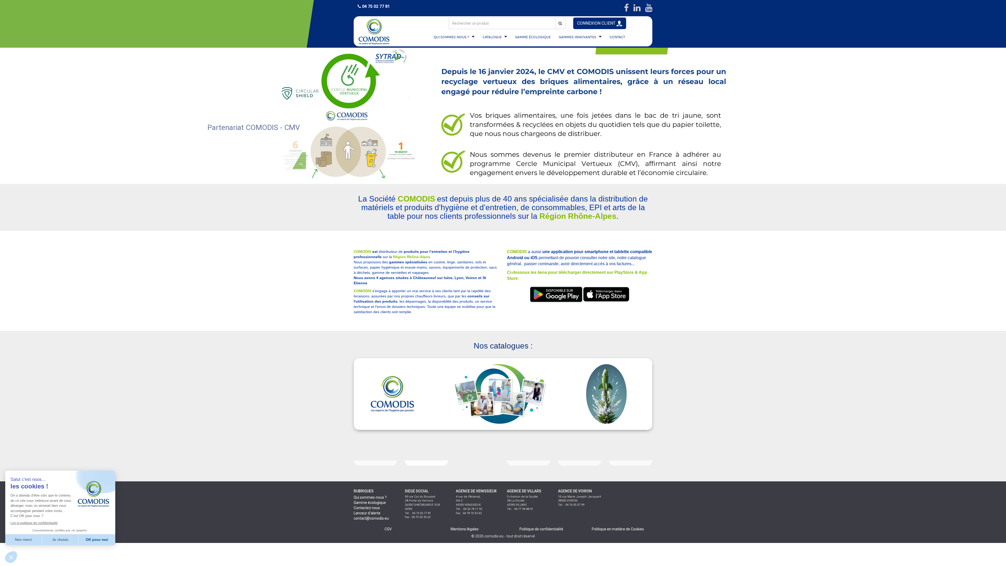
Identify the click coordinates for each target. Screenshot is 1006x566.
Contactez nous (367, 508)
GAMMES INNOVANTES (577, 37)
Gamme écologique (370, 502)
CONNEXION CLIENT (596, 23)
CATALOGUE (492, 37)
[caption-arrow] (299, 159)
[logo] (379, 31)
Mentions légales (465, 529)
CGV (388, 529)
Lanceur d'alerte (367, 513)
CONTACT (617, 37)
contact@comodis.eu (371, 518)
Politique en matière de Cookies (618, 529)
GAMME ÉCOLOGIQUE (533, 37)
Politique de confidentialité (541, 529)
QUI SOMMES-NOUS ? (451, 37)
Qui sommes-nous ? (370, 497)
